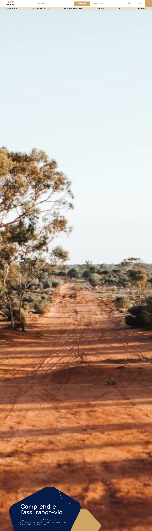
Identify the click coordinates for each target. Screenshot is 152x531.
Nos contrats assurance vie (41, 9)
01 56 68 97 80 (137, 3)
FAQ (119, 9)
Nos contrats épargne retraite (73, 9)
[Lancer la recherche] (52, 4)
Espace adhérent (148, 3)
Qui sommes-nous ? (12, 9)
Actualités (100, 9)
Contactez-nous (141, 9)
